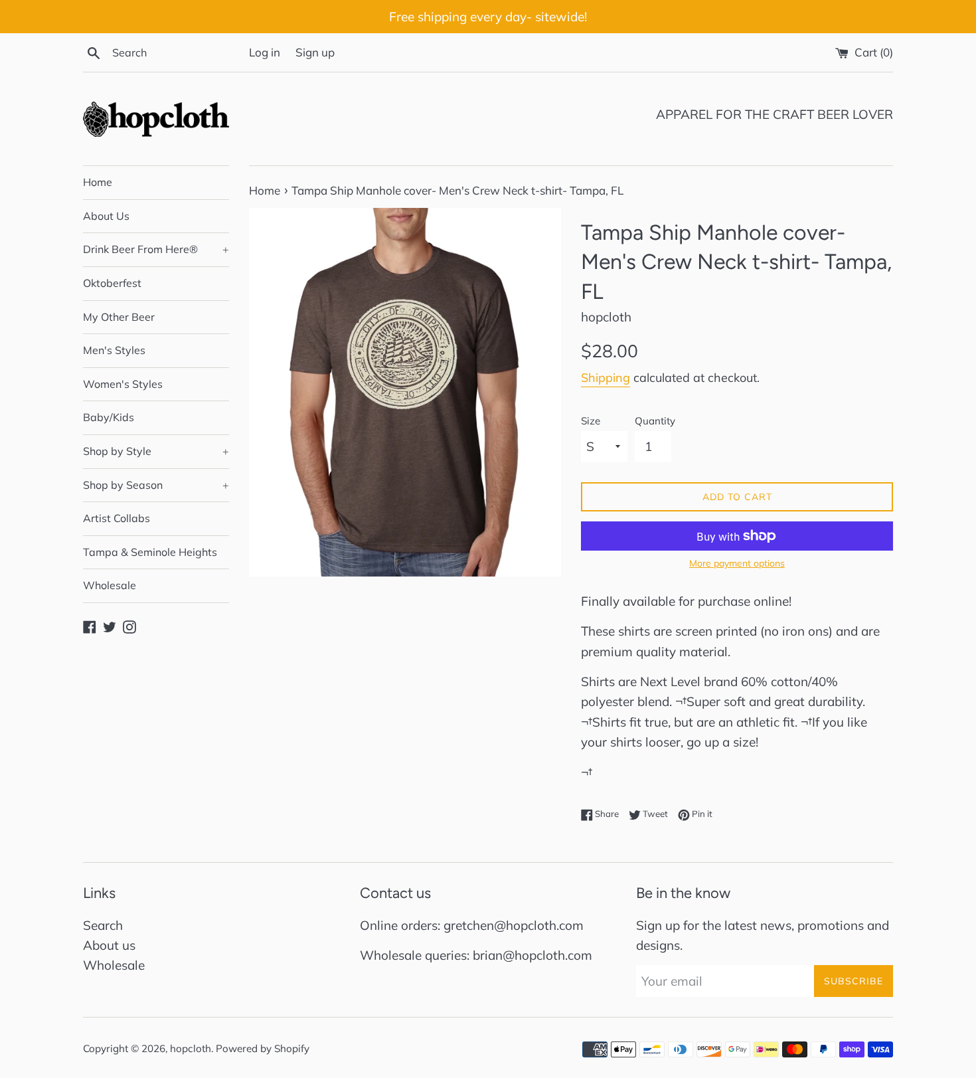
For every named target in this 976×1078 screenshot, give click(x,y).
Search (103, 925)
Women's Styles (123, 384)
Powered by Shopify (262, 1048)
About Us (106, 216)
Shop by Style (156, 451)
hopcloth (190, 1048)
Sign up (315, 52)
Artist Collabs (116, 518)
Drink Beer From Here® (156, 249)
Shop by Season (156, 485)
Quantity (655, 420)
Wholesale (109, 585)
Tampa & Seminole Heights (150, 552)
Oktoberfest (112, 283)
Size (590, 420)
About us (109, 945)
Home (97, 182)
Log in (264, 52)
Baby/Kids (108, 417)
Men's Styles (114, 350)
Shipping (605, 377)
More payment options (737, 563)
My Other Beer (119, 316)
